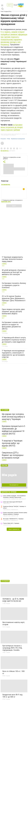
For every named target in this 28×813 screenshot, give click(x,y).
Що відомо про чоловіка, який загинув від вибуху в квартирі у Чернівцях (13, 416)
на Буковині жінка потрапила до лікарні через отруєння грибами (12, 127)
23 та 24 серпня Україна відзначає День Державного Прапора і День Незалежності (13, 298)
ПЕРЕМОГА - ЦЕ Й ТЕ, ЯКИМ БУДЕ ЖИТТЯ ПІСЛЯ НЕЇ (13, 600)
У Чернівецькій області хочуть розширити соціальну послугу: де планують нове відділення (14, 339)
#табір (8, 138)
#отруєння (3, 138)
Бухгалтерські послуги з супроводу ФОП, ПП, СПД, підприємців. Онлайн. (12, 648)
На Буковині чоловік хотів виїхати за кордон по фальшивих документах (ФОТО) (12, 325)
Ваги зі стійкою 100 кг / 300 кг (13, 672)
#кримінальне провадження (18, 138)
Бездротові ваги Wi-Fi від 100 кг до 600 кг (12, 696)
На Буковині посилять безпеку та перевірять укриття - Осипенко (14, 285)
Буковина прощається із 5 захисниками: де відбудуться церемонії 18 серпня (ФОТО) (13, 430)
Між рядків (9, 475)
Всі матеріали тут (14, 485)
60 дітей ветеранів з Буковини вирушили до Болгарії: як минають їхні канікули (14, 272)
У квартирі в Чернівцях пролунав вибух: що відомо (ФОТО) (12, 443)
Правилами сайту (6, 201)
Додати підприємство (14, 529)
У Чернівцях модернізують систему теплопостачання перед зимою (12, 259)
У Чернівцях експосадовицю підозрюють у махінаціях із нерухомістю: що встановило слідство (13, 354)
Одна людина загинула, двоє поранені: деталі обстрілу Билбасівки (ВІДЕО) (13, 311)
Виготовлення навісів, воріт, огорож (13, 623)
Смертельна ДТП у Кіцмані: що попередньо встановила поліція (12, 455)
